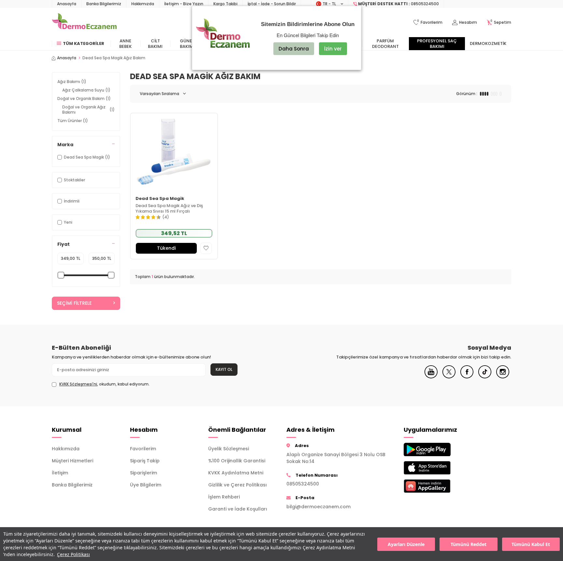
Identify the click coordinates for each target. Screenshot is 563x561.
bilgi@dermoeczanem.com (318, 506)
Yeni (68, 222)
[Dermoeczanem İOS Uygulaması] (438, 467)
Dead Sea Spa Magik (160, 199)
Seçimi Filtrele (74, 303)
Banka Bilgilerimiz (103, 4)
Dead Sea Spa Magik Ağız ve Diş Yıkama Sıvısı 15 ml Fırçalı (169, 208)
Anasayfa (66, 4)
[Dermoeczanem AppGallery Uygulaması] (438, 486)
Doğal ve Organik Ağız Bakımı (88, 109)
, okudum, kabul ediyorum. (104, 384)
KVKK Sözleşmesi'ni (78, 384)
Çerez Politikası (73, 554)
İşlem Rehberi (224, 497)
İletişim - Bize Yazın (183, 4)
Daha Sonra (294, 48)
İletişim (60, 473)
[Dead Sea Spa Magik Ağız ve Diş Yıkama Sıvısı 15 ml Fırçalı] (174, 152)
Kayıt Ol (224, 369)
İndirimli (71, 201)
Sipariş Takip (145, 460)
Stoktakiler (74, 180)
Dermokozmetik (488, 43)
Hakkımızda (142, 4)
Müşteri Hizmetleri (72, 460)
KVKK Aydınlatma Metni (235, 473)
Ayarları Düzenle (406, 544)
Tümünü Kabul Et (531, 544)
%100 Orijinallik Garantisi (236, 460)
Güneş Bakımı (187, 43)
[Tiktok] (484, 376)
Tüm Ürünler (72, 120)
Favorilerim (143, 448)
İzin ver (333, 48)
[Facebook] (466, 376)
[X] (448, 376)
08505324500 (302, 484)
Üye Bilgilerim (145, 485)
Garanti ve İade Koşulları (237, 509)
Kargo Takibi (225, 4)
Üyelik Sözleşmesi (228, 448)
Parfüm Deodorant (385, 43)
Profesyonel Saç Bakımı (437, 43)
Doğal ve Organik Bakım (84, 98)
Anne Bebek (125, 43)
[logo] (84, 22)
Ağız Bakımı (71, 81)
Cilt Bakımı (155, 43)
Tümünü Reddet (468, 544)
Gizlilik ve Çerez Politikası (237, 485)
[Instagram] (502, 376)
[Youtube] (431, 376)
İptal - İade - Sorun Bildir (272, 4)
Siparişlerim (143, 473)
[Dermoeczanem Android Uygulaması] (438, 449)
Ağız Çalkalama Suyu (86, 90)
